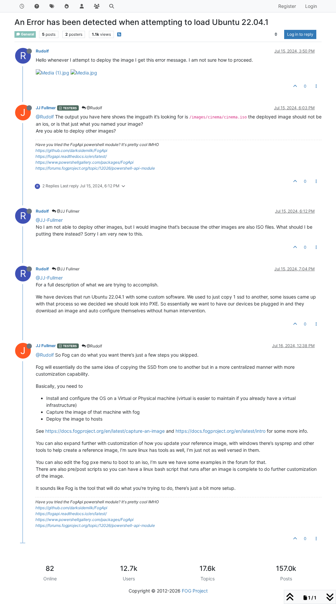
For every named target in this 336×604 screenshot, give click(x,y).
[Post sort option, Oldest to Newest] (276, 34)
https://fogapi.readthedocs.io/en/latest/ (71, 156)
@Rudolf (94, 107)
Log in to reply (300, 34)
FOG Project (195, 591)
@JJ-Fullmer (49, 220)
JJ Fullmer (46, 107)
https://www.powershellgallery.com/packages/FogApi (84, 162)
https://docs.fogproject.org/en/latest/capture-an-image (105, 431)
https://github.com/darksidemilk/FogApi (71, 150)
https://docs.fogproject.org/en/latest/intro (220, 431)
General (27, 34)
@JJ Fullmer (67, 211)
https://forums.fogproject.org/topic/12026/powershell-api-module (95, 168)
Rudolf (42, 51)
